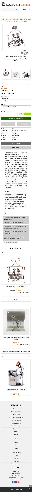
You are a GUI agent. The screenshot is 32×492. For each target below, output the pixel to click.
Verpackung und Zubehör (16, 147)
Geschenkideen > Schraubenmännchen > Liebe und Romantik (14, 218)
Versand (11, 90)
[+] (29, 114)
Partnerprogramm (16, 429)
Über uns (16, 431)
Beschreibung (16, 143)
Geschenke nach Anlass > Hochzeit (13, 222)
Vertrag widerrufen (16, 411)
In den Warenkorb (15, 118)
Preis (2, 86)
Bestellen (3, 111)
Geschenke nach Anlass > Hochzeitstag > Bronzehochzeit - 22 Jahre (15, 227)
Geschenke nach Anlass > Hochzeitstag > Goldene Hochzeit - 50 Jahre (15, 237)
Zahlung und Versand (16, 420)
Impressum (16, 409)
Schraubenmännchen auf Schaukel (16, 286)
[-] (26, 114)
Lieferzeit (3, 93)
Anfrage (8, 124)
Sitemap (16, 434)
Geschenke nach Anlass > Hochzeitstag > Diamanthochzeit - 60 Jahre (15, 232)
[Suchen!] (17, 9)
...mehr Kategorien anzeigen (10, 242)
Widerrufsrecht (16, 414)
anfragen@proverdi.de (17, 477)
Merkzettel (24, 124)
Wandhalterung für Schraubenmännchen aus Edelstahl (16, 338)
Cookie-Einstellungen (16, 426)
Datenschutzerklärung (16, 423)
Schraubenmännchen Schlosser (16, 390)
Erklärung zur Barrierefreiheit (16, 417)
